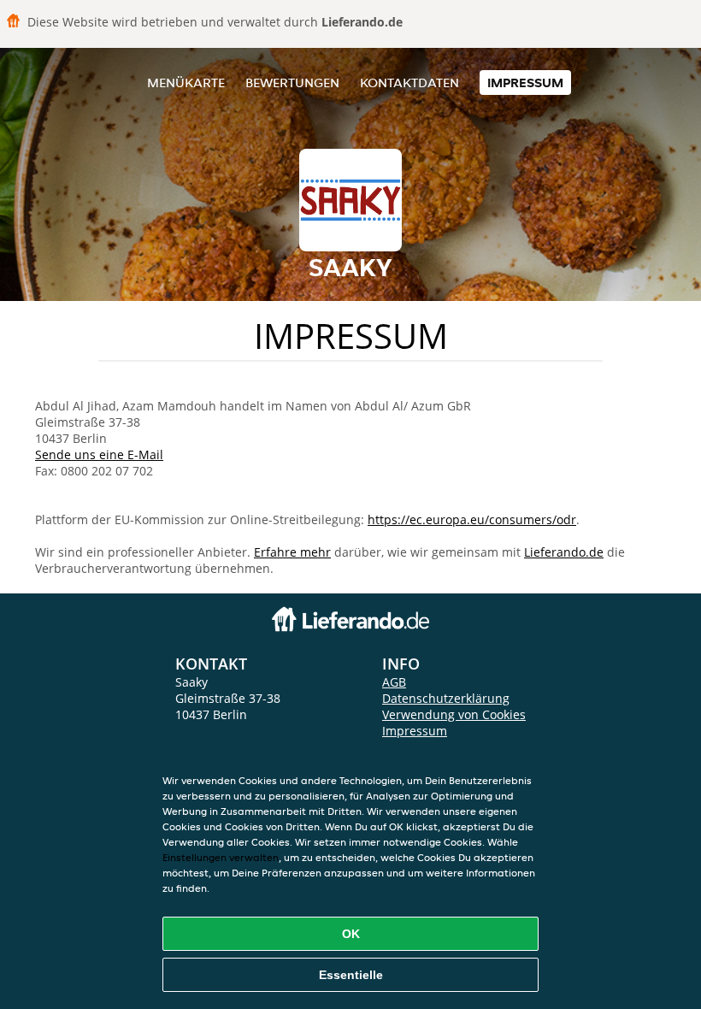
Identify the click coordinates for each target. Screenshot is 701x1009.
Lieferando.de (564, 552)
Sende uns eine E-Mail (99, 454)
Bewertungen (292, 82)
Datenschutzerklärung (446, 698)
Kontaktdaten (409, 82)
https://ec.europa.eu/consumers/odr (472, 519)
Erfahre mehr (292, 552)
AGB (394, 682)
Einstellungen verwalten (220, 857)
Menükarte (186, 82)
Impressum (525, 82)
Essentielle (351, 975)
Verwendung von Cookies (454, 714)
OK (351, 934)
